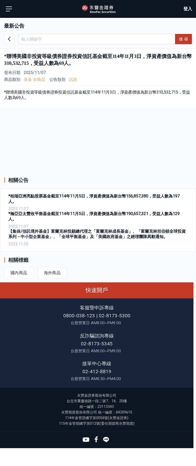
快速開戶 (96, 290)
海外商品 (52, 273)
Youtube (86, 439)
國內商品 (18, 273)
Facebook (96, 439)
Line (106, 439)
